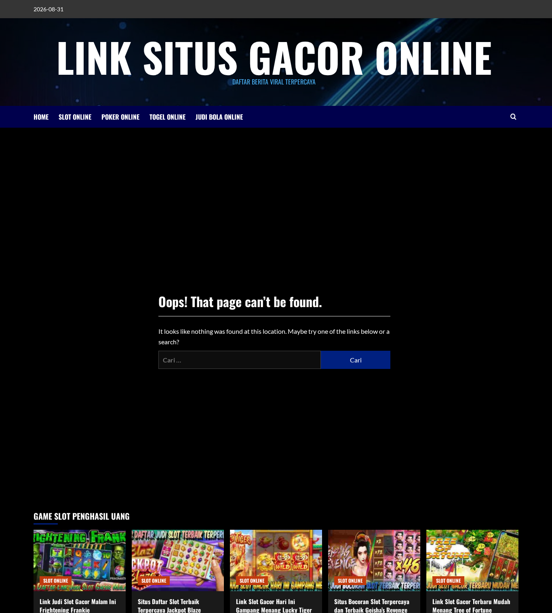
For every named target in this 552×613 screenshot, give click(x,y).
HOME (41, 117)
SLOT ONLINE (75, 117)
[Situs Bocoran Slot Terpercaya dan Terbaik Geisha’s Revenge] (374, 560)
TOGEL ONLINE (167, 117)
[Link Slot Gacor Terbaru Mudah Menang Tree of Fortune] (472, 560)
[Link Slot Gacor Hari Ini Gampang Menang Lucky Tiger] (276, 560)
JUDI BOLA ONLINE (219, 117)
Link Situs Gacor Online (274, 56)
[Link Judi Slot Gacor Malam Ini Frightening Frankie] (80, 560)
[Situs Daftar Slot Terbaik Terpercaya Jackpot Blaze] (178, 560)
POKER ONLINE (120, 117)
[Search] (513, 117)
